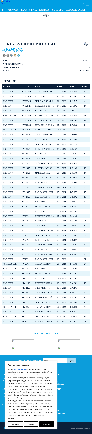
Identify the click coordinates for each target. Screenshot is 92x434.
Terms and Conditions (55, 413)
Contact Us (51, 408)
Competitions (52, 381)
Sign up (71, 361)
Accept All (46, 424)
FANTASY (44, 10)
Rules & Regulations (55, 384)
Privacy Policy (52, 411)
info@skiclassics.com (80, 428)
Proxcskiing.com (53, 393)
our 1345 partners (20, 369)
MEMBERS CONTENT (77, 10)
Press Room (51, 396)
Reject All (31, 424)
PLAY (24, 10)
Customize (15, 424)
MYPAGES (13, 10)
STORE (33, 10)
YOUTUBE (57, 10)
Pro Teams (50, 378)
